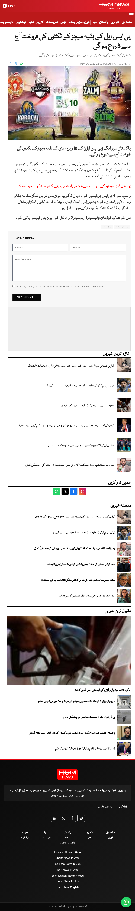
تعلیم (31, 22)
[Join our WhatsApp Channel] (126, 902)
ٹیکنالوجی (21, 22)
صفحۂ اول (127, 22)
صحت (67, 838)
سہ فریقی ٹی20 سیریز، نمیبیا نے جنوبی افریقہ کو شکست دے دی (81, 445)
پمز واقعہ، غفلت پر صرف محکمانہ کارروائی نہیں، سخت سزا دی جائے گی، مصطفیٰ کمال (69, 465)
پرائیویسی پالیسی (105, 807)
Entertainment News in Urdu (67, 875)
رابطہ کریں (122, 807)
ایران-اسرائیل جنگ (79, 22)
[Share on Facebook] (10, 63)
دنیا (95, 22)
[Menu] (131, 16)
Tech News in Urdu (67, 869)
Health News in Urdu (67, 881)
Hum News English (67, 887)
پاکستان (103, 22)
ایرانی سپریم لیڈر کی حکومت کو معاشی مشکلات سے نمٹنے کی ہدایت (79, 386)
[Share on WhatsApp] (21, 63)
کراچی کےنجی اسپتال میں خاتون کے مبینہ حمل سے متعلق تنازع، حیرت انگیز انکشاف (70, 366)
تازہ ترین (115, 22)
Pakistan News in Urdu (67, 852)
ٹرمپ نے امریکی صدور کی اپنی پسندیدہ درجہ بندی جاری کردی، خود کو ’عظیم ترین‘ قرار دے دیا (66, 425)
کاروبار (40, 22)
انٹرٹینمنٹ (52, 22)
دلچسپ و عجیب (67, 843)
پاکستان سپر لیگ (121, 226)
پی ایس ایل (107, 226)
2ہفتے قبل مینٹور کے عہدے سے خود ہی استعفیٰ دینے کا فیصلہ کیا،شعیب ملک (74, 186)
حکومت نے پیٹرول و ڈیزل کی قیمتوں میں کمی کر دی (87, 405)
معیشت (24, 833)
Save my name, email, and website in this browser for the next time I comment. (60, 286)
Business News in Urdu (67, 863)
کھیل (63, 22)
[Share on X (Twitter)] (15, 63)
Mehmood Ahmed (122, 64)
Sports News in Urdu (67, 857)
